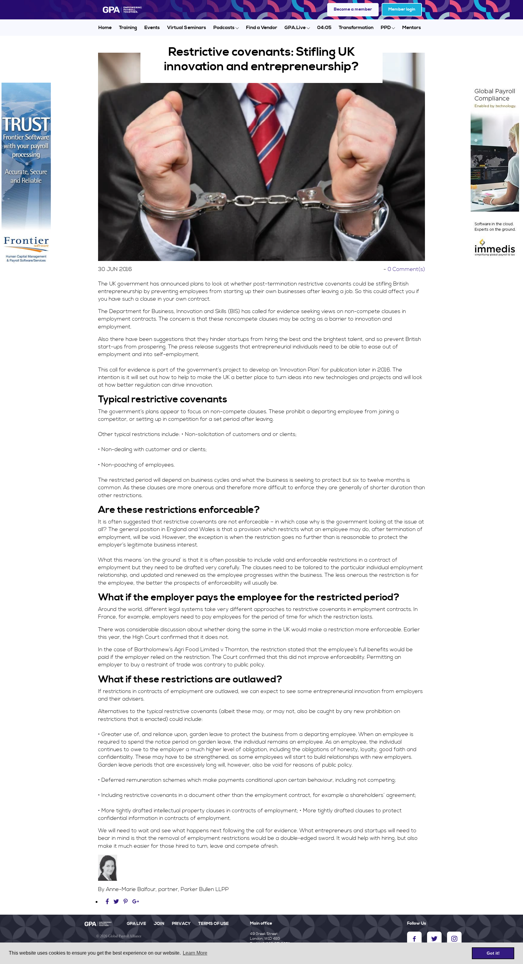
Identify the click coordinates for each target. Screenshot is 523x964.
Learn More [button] (195, 953)
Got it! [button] (493, 953)
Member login (401, 9)
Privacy (181, 923)
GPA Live (136, 923)
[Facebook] (108, 901)
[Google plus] (135, 901)
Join (159, 923)
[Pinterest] (125, 901)
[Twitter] (116, 901)
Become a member (353, 9)
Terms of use (213, 923)
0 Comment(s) (406, 269)
